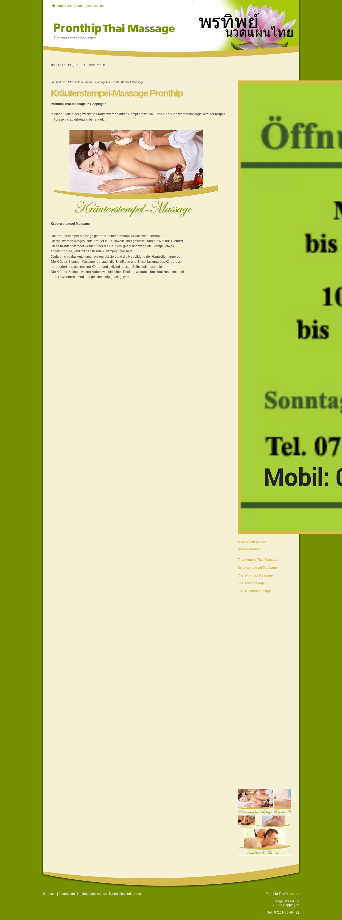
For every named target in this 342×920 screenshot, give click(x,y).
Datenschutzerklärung (125, 894)
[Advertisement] (264, 679)
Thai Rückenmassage (254, 591)
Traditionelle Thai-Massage (258, 560)
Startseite (74, 82)
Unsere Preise (94, 65)
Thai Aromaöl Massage (255, 575)
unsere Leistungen (64, 65)
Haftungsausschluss (90, 6)
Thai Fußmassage (251, 583)
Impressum (65, 6)
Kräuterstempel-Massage (127, 82)
